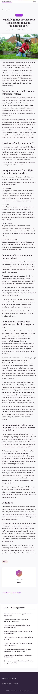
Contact (16, 683)
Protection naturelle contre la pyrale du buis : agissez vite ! (18, 614)
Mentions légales (6, 683)
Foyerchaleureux (9, 678)
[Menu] (34, 1)
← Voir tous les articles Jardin (11, 593)
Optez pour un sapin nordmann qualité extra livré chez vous (18, 656)
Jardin (9, 10)
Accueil (4, 10)
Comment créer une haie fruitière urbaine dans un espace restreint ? (18, 662)
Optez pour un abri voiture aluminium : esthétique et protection (16, 620)
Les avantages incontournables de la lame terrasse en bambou (17, 626)
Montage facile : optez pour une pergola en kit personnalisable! (18, 632)
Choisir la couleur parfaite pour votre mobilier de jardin (18, 638)
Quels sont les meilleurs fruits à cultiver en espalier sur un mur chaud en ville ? (17, 650)
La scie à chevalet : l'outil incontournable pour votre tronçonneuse (18, 644)
